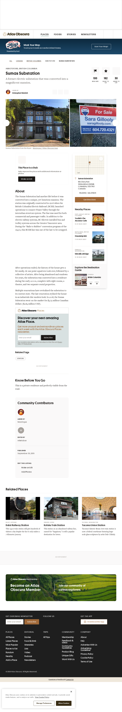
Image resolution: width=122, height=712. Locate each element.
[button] (95, 71)
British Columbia (94, 277)
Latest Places (12, 641)
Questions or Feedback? (61, 679)
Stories (27, 637)
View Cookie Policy (42, 697)
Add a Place (11, 660)
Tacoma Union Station (93, 525)
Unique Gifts (67, 655)
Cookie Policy (87, 658)
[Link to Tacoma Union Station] (99, 508)
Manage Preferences (44, 703)
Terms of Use (27, 344)
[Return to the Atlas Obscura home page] (16, 34)
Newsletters (30, 660)
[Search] (117, 34)
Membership (68, 637)
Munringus (22, 422)
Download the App (95, 622)
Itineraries (28, 645)
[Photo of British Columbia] (81, 280)
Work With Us (68, 659)
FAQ (82, 641)
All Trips (46, 637)
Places (9, 632)
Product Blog (68, 652)
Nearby (9, 656)
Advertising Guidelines (86, 649)
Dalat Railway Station (17, 525)
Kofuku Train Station (54, 525)
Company (86, 632)
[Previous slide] (6, 123)
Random (10, 652)
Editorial (29, 632)
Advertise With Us (89, 645)
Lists (26, 649)
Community (68, 632)
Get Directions (90, 200)
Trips (45, 632)
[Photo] (98, 220)
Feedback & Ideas (68, 641)
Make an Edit (26, 179)
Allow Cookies (63, 703)
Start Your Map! (101, 47)
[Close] (71, 691)
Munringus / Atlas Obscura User (45, 148)
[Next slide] (115, 123)
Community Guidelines (67, 647)
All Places (10, 637)
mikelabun (22, 441)
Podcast (28, 656)
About (83, 637)
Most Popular (12, 645)
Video (27, 652)
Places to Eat (12, 649)
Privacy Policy (87, 654)
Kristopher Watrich (20, 93)
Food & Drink (30, 641)
